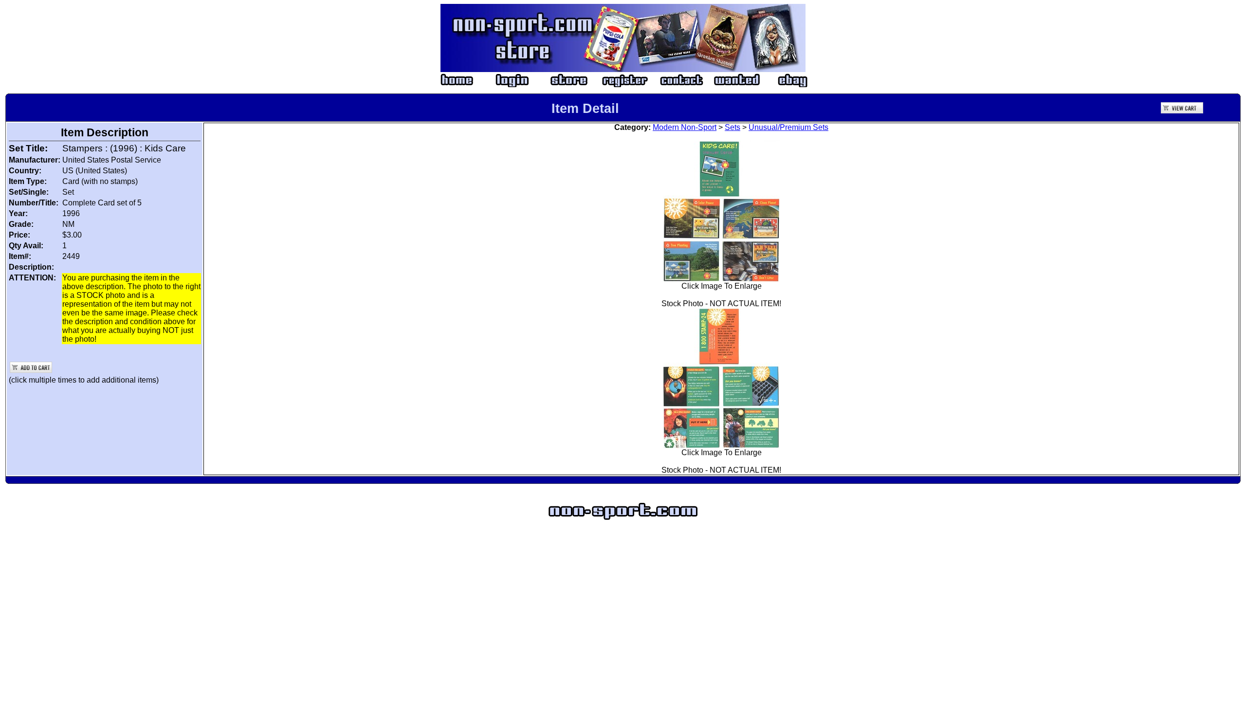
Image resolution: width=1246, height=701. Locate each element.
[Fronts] (721, 208)
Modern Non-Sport (684, 127)
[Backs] (721, 375)
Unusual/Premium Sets (788, 127)
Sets (732, 127)
